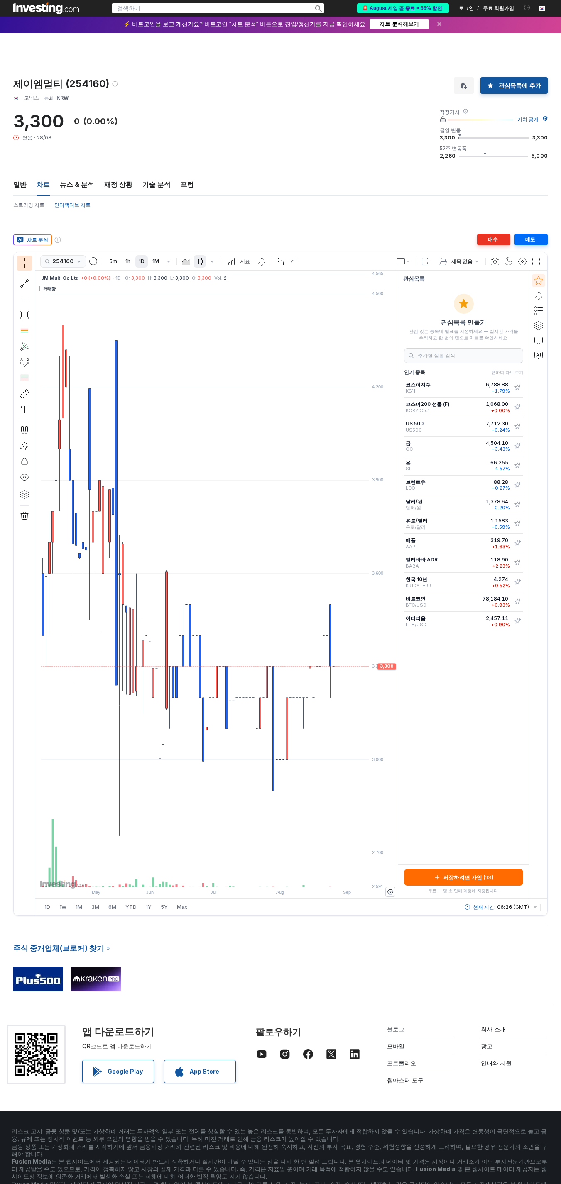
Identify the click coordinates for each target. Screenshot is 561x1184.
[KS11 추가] (517, 387)
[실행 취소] (280, 261)
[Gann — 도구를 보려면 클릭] (24, 346)
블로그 (395, 1029)
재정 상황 (118, 184)
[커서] (24, 263)
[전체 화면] (536, 261)
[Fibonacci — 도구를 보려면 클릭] (24, 330)
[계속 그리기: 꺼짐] (24, 445)
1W (62, 907)
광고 (486, 1046)
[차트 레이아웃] (403, 261)
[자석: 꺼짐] (24, 429)
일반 (20, 184)
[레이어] (24, 494)
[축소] (194, 876)
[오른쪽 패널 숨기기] (395, 584)
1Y (149, 907)
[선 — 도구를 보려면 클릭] (24, 283)
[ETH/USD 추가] (517, 621)
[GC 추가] (517, 446)
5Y (164, 907)
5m (113, 261)
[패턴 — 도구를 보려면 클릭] (24, 362)
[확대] (205, 876)
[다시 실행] (294, 261)
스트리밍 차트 (28, 205)
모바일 (395, 1046)
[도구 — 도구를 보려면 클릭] (24, 393)
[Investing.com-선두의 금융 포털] (46, 8)
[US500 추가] (517, 426)
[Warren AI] (538, 355)
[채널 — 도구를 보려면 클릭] (24, 299)
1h (127, 261)
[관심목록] (538, 280)
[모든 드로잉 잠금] (24, 461)
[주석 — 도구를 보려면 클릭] (24, 409)
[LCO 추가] (517, 485)
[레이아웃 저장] (425, 261)
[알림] (538, 295)
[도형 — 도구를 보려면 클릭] (24, 315)
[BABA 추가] (517, 563)
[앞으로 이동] (228, 876)
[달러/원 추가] (517, 504)
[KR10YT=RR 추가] (517, 582)
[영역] (186, 261)
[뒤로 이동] (216, 876)
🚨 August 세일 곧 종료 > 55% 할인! (403, 8)
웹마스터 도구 (405, 1080)
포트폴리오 (401, 1063)
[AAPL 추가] (517, 543)
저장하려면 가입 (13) (468, 877)
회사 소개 (493, 1029)
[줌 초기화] (239, 876)
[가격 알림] (261, 261)
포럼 (187, 184)
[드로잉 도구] (37, 583)
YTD (131, 907)
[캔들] (200, 261)
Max (182, 907)
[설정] (390, 892)
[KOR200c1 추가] (517, 407)
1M (155, 261)
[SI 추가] (517, 465)
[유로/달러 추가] (517, 524)
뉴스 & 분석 (77, 184)
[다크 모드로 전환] (508, 261)
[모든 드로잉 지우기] (24, 515)
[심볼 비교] (93, 261)
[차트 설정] (522, 261)
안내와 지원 (496, 1063)
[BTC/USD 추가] (517, 602)
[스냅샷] (495, 261)
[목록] (538, 310)
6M (112, 907)
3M (95, 907)
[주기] (169, 261)
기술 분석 (156, 184)
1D (142, 261)
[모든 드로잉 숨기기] (24, 477)
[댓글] (538, 340)
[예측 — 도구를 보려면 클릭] (24, 378)
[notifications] (527, 8)
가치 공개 (528, 119)
